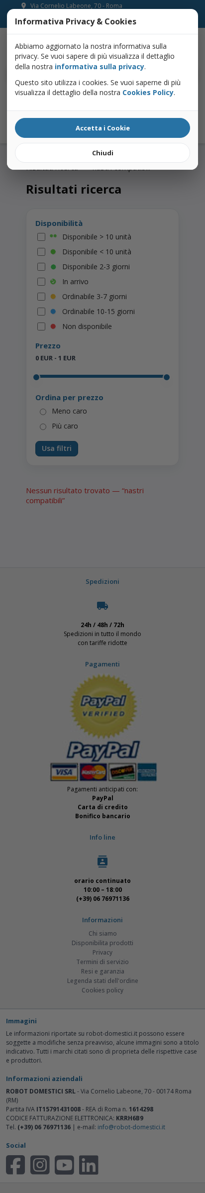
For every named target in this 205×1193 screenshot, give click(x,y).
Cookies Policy (148, 92)
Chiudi (102, 152)
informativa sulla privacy (99, 66)
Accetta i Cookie (103, 127)
